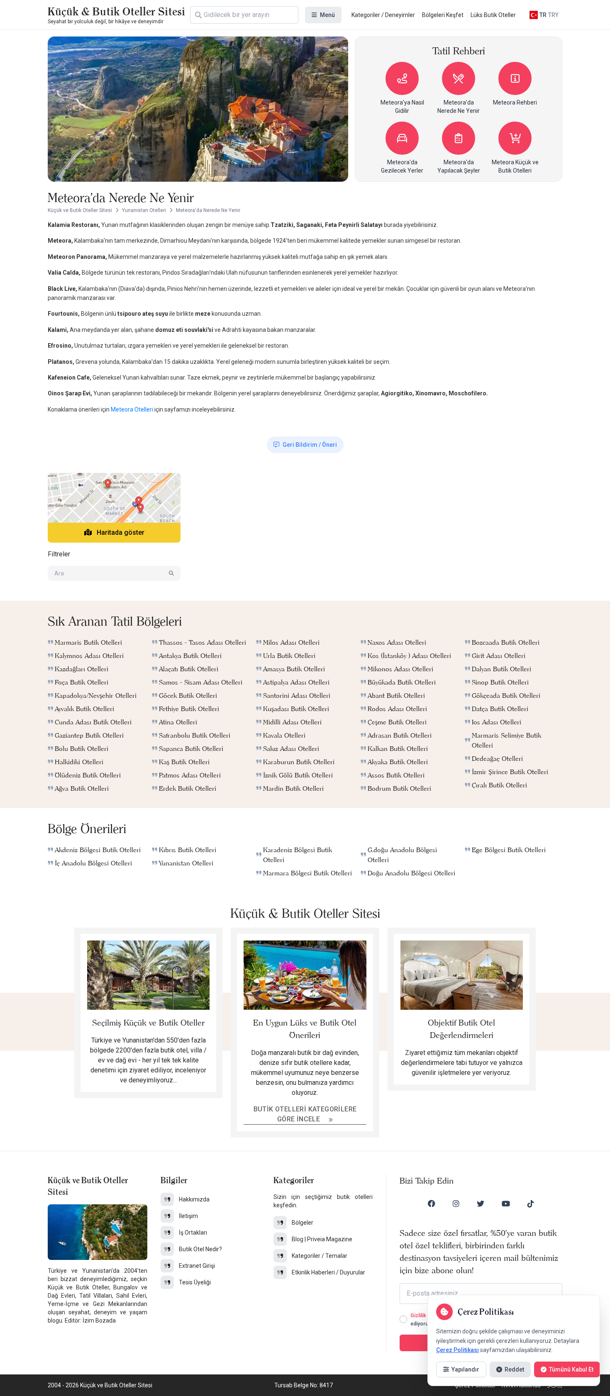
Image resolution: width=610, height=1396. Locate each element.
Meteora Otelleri (132, 409)
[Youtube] (506, 1203)
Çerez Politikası (457, 1350)
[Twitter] (480, 1203)
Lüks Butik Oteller (493, 15)
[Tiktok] (530, 1203)
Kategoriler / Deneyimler (383, 15)
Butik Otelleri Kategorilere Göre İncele (305, 1114)
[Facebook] (431, 1203)
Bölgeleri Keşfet (443, 15)
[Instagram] (456, 1203)
